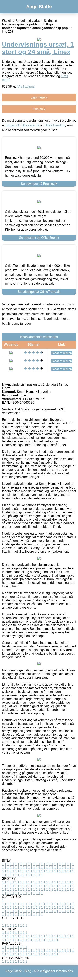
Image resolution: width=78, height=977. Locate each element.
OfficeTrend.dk (54, 125)
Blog (28, 971)
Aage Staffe (39, 6)
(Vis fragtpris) (26, 86)
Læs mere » (39, 97)
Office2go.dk (30, 125)
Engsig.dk (13, 125)
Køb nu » (39, 109)
